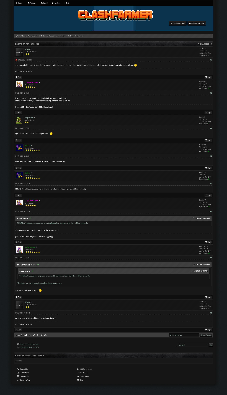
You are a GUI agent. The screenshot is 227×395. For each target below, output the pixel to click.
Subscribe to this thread (29, 347)
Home (19, 3)
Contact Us (23, 369)
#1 (211, 60)
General (62, 36)
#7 (211, 258)
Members (57, 3)
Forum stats (24, 376)
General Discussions (50, 36)
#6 (211, 211)
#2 (211, 93)
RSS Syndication (85, 369)
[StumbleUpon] (45, 335)
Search (45, 3)
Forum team (24, 373)
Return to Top (24, 380)
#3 (211, 128)
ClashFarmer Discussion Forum (29, 36)
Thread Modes (205, 44)
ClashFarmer (84, 376)
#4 (211, 156)
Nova (27, 49)
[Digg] (30, 335)
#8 (211, 313)
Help (67, 3)
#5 (211, 184)
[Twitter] (41, 335)
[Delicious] (34, 335)
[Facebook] (38, 335)
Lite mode (83, 373)
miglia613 (29, 118)
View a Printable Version (29, 344)
